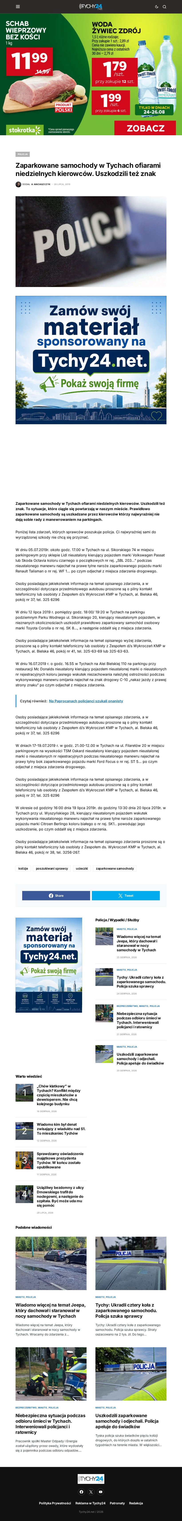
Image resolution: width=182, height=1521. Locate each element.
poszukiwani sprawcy (52, 868)
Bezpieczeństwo (127, 1006)
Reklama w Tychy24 (90, 1503)
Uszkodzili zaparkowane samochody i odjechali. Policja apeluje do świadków (140, 1058)
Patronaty (117, 1503)
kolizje (23, 868)
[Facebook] (81, 1491)
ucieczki (82, 868)
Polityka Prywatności (55, 1503)
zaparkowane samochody (115, 868)
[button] (18, 6)
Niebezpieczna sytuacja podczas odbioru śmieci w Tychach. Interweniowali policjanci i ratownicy (139, 1020)
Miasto (121, 929)
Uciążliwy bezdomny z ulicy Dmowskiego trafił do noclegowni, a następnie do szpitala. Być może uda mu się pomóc (60, 1196)
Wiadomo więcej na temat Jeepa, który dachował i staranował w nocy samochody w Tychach (139, 943)
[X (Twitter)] (91, 1491)
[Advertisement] (91, 455)
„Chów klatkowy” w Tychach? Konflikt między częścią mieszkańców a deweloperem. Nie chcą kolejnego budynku (59, 1095)
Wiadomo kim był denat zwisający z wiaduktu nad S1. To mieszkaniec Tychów (61, 1128)
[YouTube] (100, 1491)
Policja (23, 154)
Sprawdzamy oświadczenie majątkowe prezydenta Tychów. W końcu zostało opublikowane (60, 1160)
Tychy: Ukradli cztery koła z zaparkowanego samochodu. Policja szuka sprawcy (141, 981)
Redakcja (136, 1503)
